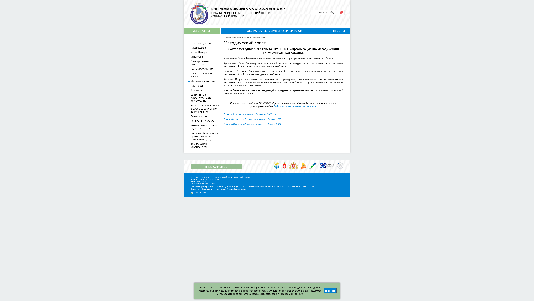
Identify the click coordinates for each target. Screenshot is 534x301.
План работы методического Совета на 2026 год (250, 114)
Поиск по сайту (326, 12)
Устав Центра (199, 52)
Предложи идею (216, 166)
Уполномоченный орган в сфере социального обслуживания (205, 108)
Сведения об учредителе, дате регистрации (201, 98)
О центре (238, 37)
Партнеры (197, 85)
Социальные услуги (203, 120)
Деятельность (199, 116)
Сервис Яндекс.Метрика (236, 189)
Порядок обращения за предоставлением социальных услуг (205, 136)
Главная (227, 37)
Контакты (196, 90)
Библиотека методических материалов (274, 30)
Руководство (198, 47)
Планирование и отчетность (201, 63)
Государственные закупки (201, 75)
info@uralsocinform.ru (205, 183)
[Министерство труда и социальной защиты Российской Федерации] (276, 165)
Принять (330, 290)
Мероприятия (202, 30)
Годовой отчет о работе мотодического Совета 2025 (252, 119)
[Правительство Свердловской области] (293, 165)
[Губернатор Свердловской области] (284, 165)
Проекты (339, 30)
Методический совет (203, 81)
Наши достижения (202, 69)
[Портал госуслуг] (340, 165)
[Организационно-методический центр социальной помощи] (199, 23)
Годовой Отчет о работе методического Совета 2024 (252, 124)
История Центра (201, 43)
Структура (197, 56)
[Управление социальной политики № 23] (313, 165)
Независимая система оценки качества (204, 127)
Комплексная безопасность (199, 145)
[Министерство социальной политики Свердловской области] (303, 165)
